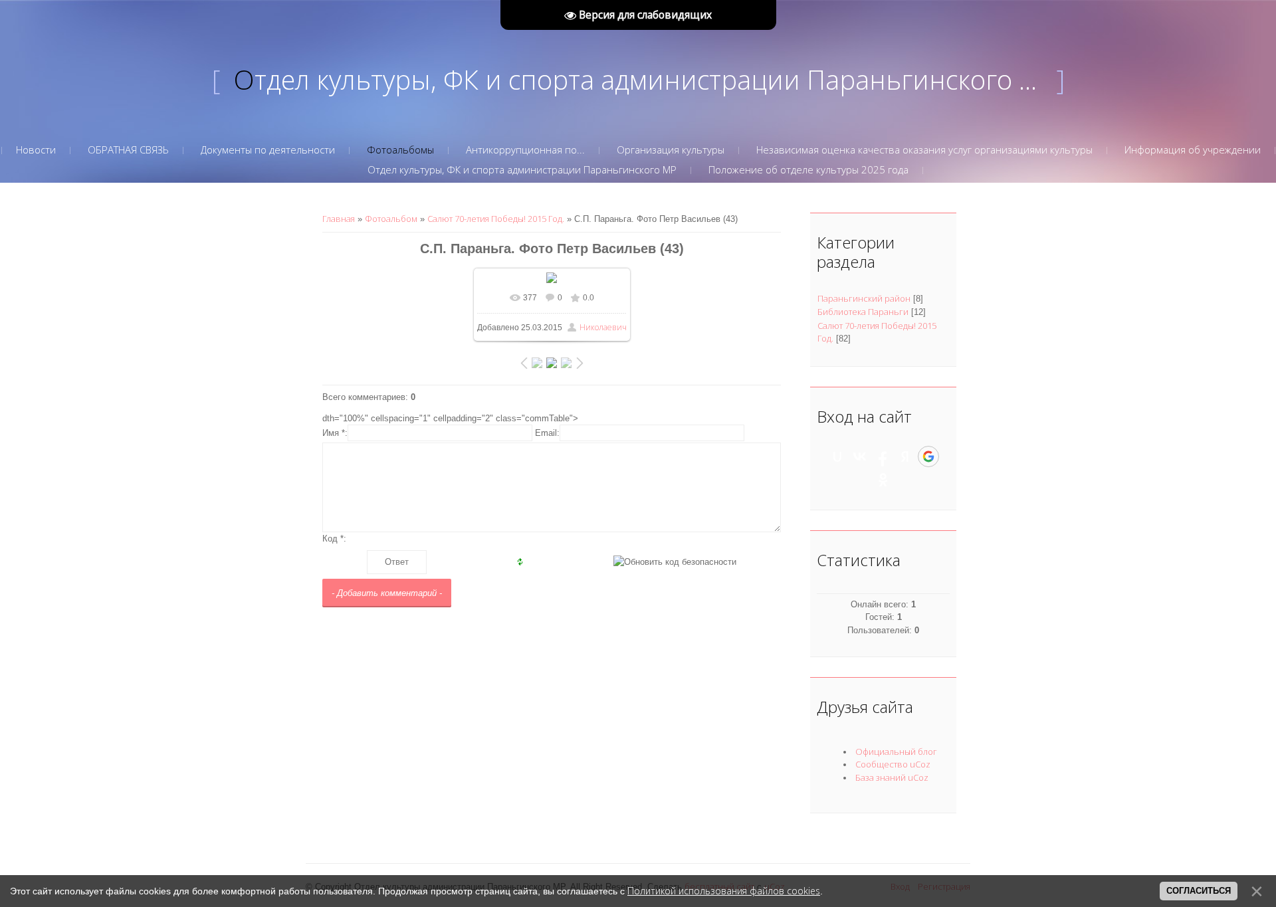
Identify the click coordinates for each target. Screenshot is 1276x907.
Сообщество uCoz (892, 764)
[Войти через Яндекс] (905, 456)
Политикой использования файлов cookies (723, 890)
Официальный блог (896, 751)
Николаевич (603, 327)
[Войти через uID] (837, 456)
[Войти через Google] (928, 456)
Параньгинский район (863, 298)
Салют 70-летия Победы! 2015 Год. (495, 219)
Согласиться (1198, 891)
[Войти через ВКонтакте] (860, 456)
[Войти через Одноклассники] (883, 480)
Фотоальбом (391, 219)
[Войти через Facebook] (883, 456)
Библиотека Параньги (862, 312)
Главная (338, 219)
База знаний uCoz (891, 777)
